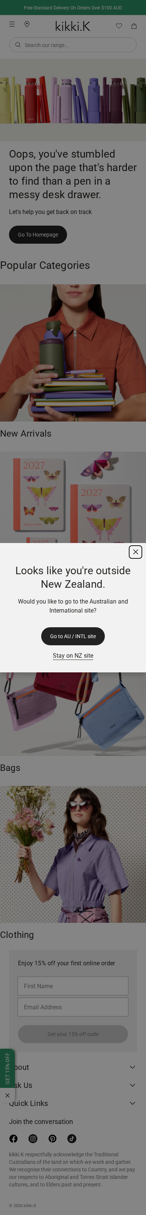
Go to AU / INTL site (73, 636)
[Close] (136, 552)
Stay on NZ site (73, 655)
